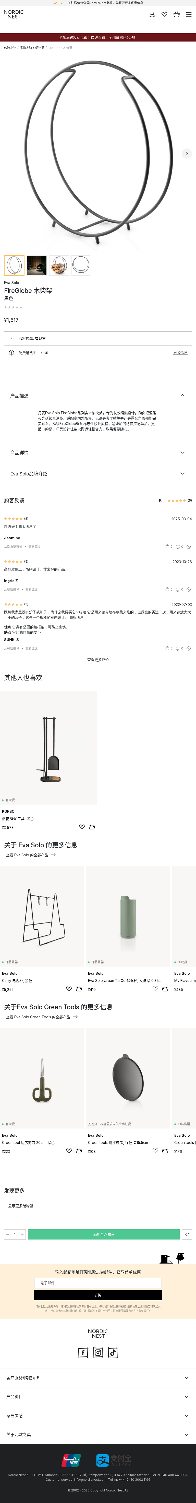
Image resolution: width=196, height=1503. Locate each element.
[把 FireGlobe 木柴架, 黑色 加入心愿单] (187, 1234)
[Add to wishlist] (82, 827)
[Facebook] (83, 1352)
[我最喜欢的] (164, 14)
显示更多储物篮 (20, 1206)
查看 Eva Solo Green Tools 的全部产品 (38, 1017)
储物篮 (39, 48)
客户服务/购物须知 (23, 1377)
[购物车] (176, 14)
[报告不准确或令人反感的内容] (188, 547)
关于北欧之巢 (18, 1434)
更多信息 (180, 352)
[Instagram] (98, 1352)
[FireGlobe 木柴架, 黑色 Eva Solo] (98, 152)
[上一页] (9, 153)
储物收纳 (26, 48)
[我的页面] (152, 14)
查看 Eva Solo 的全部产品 (27, 855)
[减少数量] (7, 1234)
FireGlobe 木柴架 (60, 48)
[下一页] (187, 153)
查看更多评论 (98, 659)
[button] (13, 307)
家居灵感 (14, 1415)
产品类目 (14, 1396)
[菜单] (189, 14)
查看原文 (35, 547)
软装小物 (10, 48)
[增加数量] (22, 1234)
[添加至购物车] (92, 827)
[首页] (13, 14)
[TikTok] (112, 1352)
